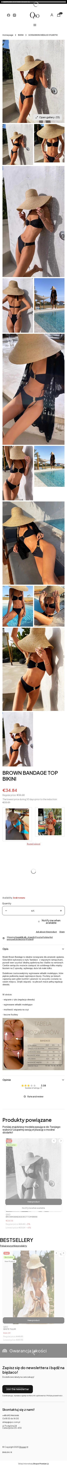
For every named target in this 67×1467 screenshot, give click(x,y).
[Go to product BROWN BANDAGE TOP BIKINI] (17, 824)
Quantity (6, 903)
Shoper (22, 1447)
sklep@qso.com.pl (11, 1422)
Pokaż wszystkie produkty (13, 1246)
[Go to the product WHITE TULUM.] (33, 1287)
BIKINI (21, 35)
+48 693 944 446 (10, 1415)
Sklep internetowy (32, 1464)
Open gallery (49, 117)
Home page (7, 35)
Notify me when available (51, 921)
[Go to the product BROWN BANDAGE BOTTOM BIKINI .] (33, 1175)
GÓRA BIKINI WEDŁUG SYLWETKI (43, 35)
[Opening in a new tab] (8, 15)
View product (33, 1202)
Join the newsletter (17, 1389)
